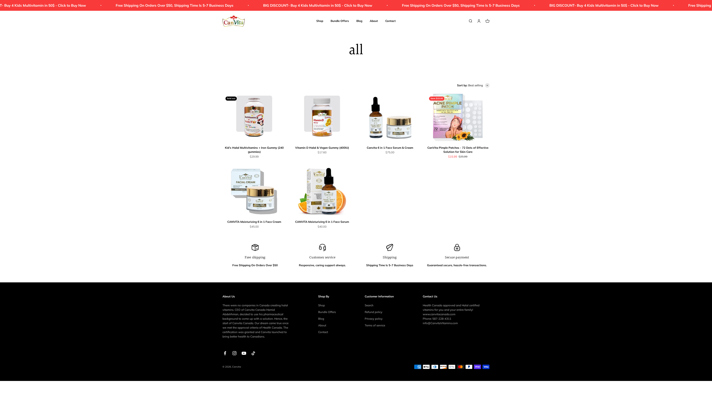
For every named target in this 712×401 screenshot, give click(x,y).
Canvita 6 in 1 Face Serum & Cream (390, 147)
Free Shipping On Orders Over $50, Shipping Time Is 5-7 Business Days (144, 5)
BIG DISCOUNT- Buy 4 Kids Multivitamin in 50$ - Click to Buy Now (287, 5)
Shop (319, 21)
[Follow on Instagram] (234, 353)
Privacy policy (374, 318)
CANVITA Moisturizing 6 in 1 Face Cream (254, 222)
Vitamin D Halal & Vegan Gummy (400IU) (322, 147)
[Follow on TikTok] (253, 353)
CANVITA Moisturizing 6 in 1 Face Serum (322, 222)
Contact (390, 21)
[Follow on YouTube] (243, 353)
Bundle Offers (340, 21)
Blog (359, 21)
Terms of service (375, 325)
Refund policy (373, 312)
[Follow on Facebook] (225, 353)
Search (369, 305)
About (374, 21)
